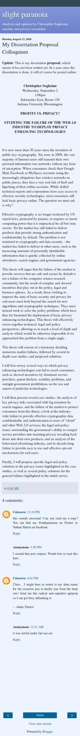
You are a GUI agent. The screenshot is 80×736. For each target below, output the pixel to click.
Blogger (47, 731)
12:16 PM (33, 512)
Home (40, 715)
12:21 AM (37, 627)
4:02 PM (32, 578)
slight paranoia (25, 14)
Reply (16, 533)
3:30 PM (36, 547)
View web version (40, 724)
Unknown (19, 512)
